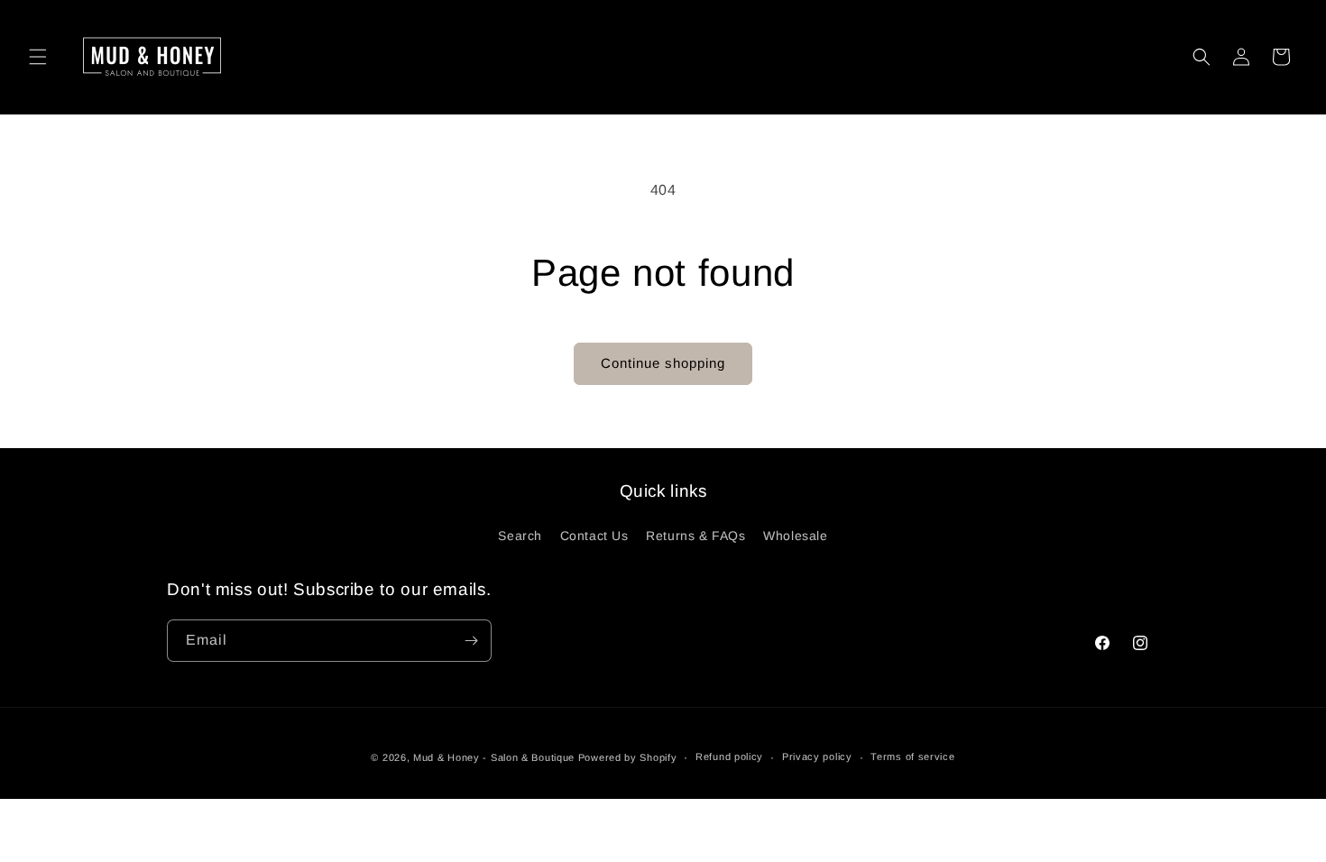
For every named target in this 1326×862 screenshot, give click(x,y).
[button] (38, 57)
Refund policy (729, 756)
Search (520, 535)
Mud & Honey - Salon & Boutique (494, 757)
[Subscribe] (471, 640)
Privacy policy (817, 756)
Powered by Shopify (627, 757)
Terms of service (912, 756)
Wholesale (795, 535)
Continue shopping (663, 363)
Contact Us (594, 535)
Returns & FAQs (695, 535)
